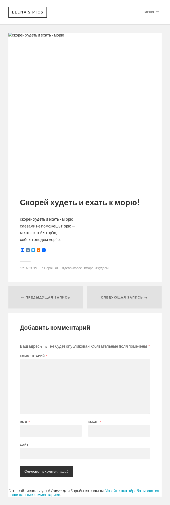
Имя (25, 422)
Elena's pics (28, 12)
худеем (102, 268)
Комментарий (34, 356)
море (89, 268)
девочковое (73, 268)
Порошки (51, 268)
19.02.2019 (28, 268)
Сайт (24, 444)
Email (94, 422)
